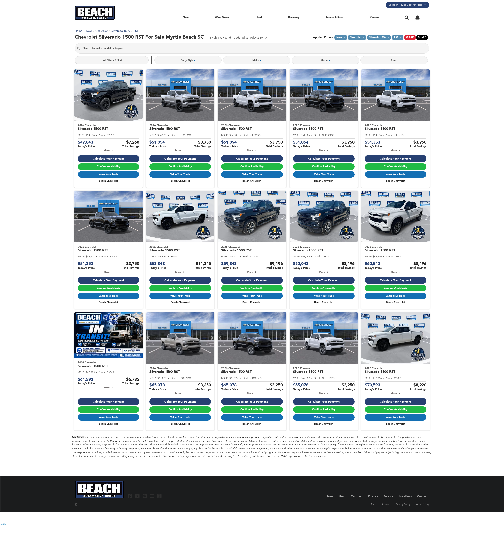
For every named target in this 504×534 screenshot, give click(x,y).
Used (259, 17)
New (186, 17)
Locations (405, 496)
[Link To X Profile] (137, 496)
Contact (374, 17)
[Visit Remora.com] (420, 517)
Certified (357, 496)
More (107, 150)
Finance (373, 496)
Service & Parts (335, 17)
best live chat (6, 524)
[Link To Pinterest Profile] (145, 496)
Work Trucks (222, 17)
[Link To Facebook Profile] (130, 496)
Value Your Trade (108, 174)
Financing (293, 17)
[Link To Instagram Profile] (159, 496)
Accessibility (422, 504)
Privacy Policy (403, 504)
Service (388, 496)
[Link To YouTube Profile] (152, 496)
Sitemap (385, 504)
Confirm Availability (108, 166)
